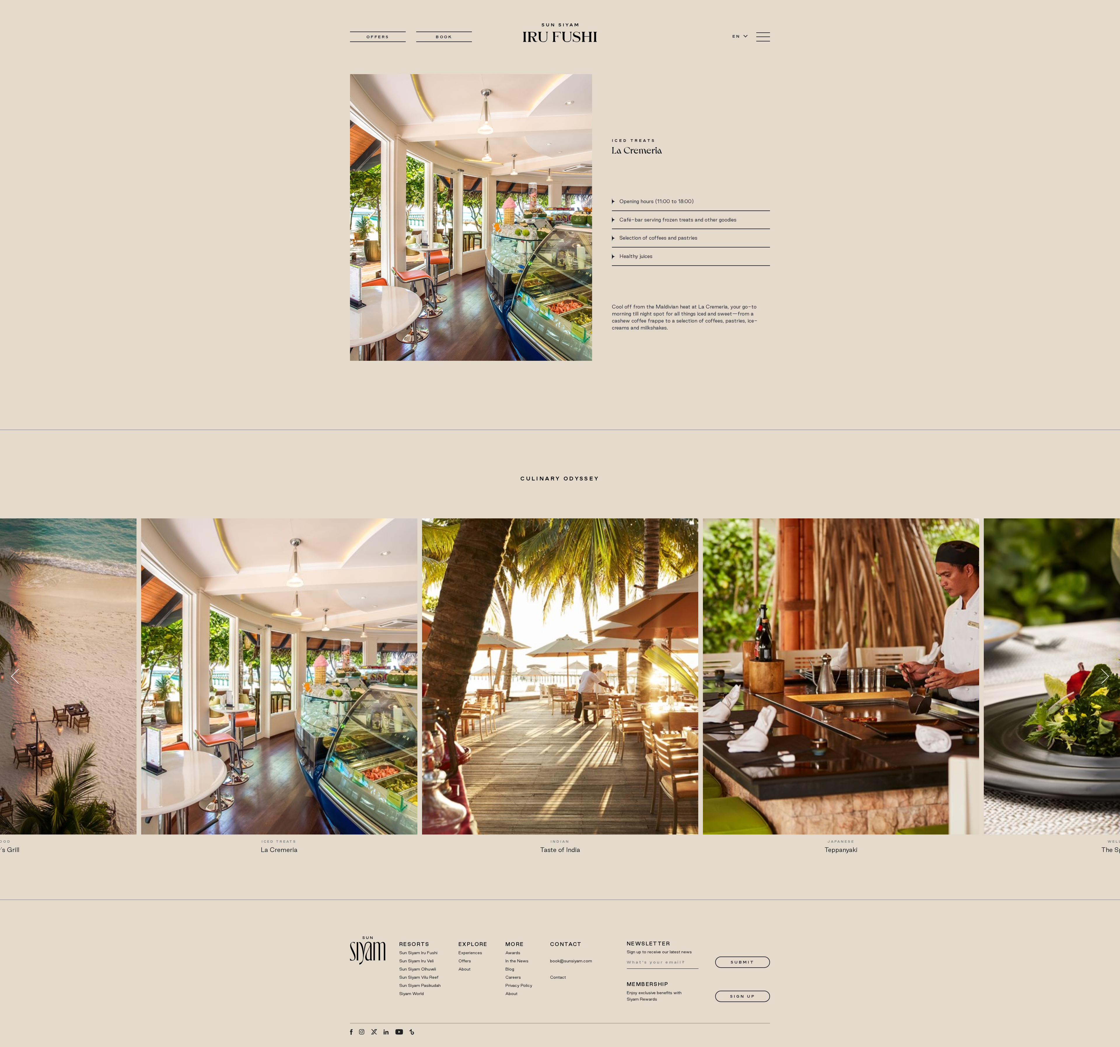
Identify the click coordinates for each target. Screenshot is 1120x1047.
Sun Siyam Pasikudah (420, 985)
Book (444, 36)
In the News (516, 961)
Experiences (470, 952)
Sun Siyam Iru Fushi (418, 952)
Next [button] (1101, 676)
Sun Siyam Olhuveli (417, 969)
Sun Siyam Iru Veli (416, 961)
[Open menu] (763, 36)
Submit (742, 962)
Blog (509, 969)
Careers (513, 977)
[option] (411, 686)
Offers (377, 36)
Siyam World (411, 993)
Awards (512, 952)
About (464, 969)
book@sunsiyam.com (571, 961)
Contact (558, 977)
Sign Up (742, 996)
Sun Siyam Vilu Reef (418, 977)
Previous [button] (18, 676)
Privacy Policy (518, 985)
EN (736, 36)
